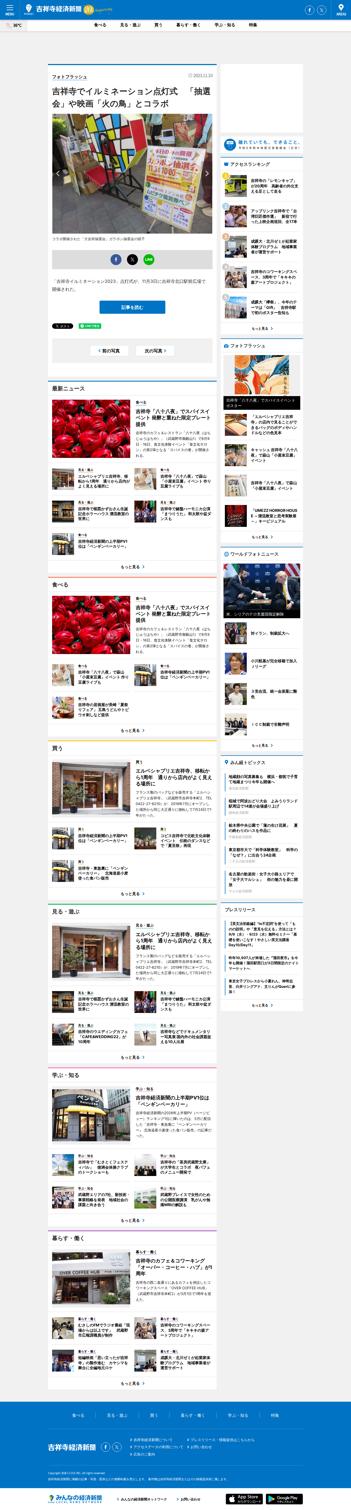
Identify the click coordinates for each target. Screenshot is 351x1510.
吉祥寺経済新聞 (52, 9)
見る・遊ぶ (130, 24)
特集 (253, 24)
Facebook (309, 10)
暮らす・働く (188, 24)
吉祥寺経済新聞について (153, 1440)
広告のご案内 (144, 1454)
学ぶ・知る (225, 24)
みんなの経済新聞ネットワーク (75, 1499)
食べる (100, 24)
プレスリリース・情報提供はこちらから (223, 1440)
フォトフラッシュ (69, 76)
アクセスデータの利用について (158, 1447)
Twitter (321, 10)
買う (158, 24)
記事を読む (132, 307)
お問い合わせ (201, 1447)
